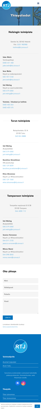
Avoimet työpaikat (9, 362)
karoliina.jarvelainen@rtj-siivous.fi (15, 168)
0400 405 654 (8, 105)
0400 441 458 (8, 63)
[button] (38, 3)
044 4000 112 (20, 211)
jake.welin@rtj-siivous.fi (11, 66)
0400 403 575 (8, 108)
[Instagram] (23, 383)
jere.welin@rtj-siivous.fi (11, 80)
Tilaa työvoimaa (9, 394)
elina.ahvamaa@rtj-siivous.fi (13, 182)
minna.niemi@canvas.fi (11, 257)
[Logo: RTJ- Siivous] (6, 5)
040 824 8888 (20, 136)
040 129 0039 (8, 166)
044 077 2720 (8, 241)
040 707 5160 (8, 77)
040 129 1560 (8, 180)
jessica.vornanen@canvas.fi (13, 243)
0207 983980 (22, 45)
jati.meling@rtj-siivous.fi (11, 94)
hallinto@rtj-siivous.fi (20, 47)
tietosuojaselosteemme (10, 327)
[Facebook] (17, 383)
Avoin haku (7, 366)
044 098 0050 (8, 255)
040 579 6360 (8, 91)
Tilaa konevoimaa (9, 398)
